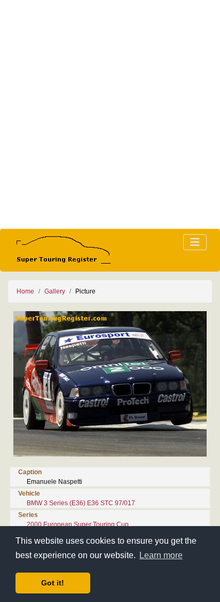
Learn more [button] (161, 555)
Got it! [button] (52, 582)
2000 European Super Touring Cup (78, 524)
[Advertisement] (110, 114)
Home (25, 291)
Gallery (54, 291)
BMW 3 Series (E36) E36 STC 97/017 (81, 503)
